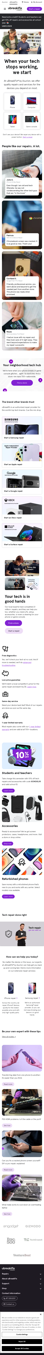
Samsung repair (31, 998)
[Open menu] (5, 9)
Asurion (5, 2)
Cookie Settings (22, 1334)
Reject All (22, 1342)
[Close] (40, 1314)
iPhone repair (10, 998)
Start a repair (28, 137)
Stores (26, 2)
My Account (37, 2)
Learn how (31, 686)
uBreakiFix (13, 2)
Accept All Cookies (22, 1348)
